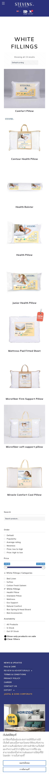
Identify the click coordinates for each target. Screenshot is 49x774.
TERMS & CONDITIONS (15, 674)
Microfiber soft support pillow (24, 446)
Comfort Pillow (24, 111)
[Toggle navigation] (3, 3)
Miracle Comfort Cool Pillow (24, 494)
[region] (24, 753)
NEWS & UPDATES (13, 663)
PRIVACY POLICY (12, 678)
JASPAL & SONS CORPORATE (18, 694)
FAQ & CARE (10, 666)
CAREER (8, 682)
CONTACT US (10, 686)
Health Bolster (24, 207)
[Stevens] (24, 4)
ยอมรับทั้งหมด (25, 763)
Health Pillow (24, 254)
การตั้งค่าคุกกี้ (24, 769)
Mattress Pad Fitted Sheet (24, 350)
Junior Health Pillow (24, 302)
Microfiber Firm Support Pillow (24, 398)
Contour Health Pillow (24, 159)
